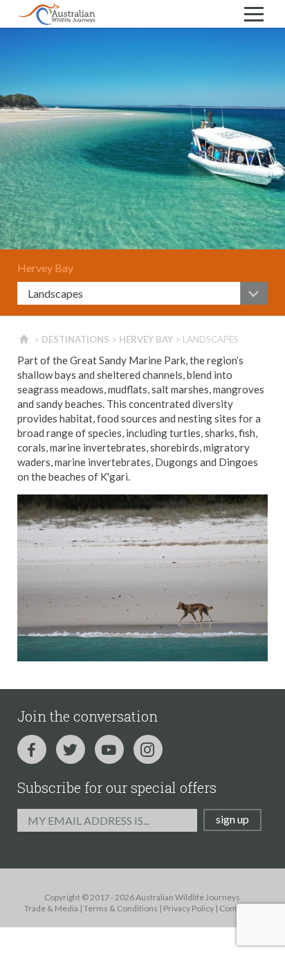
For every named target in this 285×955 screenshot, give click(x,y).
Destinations (75, 339)
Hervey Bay (146, 339)
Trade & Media (51, 908)
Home (24, 339)
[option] (142, 138)
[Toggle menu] (254, 13)
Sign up (232, 818)
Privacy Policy (188, 908)
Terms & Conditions (121, 908)
